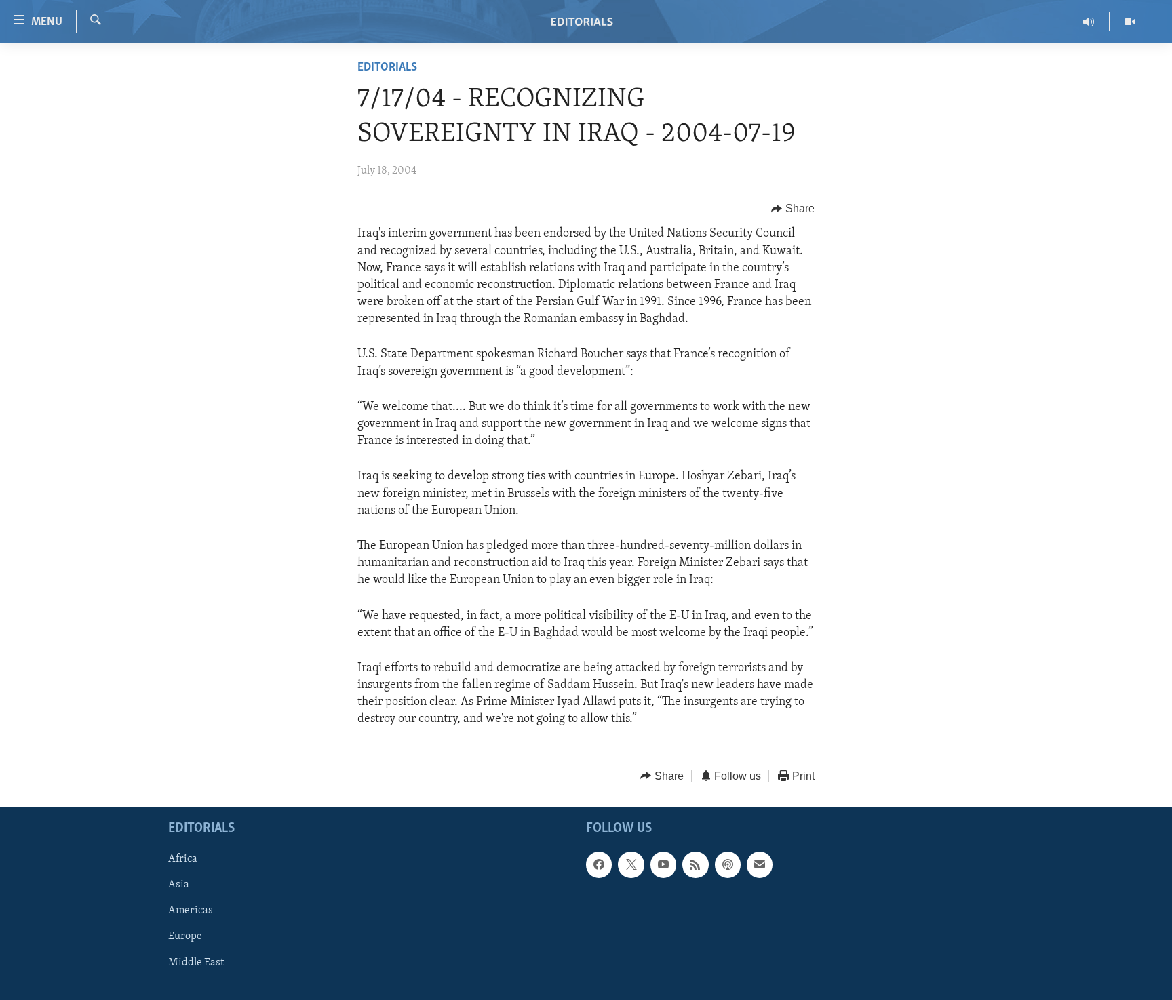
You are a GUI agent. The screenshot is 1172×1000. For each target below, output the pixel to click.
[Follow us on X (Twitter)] (631, 865)
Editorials (387, 68)
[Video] (1130, 21)
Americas (190, 911)
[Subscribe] (760, 865)
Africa (182, 859)
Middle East (196, 962)
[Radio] (1089, 21)
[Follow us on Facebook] (599, 865)
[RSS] (695, 865)
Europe (185, 937)
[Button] (793, 209)
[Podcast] (728, 865)
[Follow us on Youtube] (663, 865)
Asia (178, 885)
